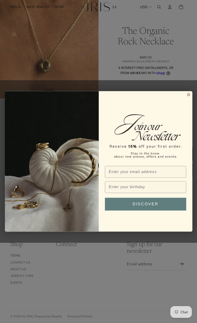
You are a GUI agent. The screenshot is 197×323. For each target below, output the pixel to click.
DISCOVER (145, 204)
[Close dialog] (188, 95)
